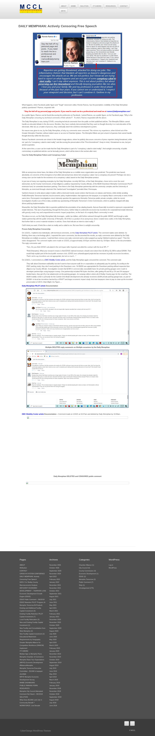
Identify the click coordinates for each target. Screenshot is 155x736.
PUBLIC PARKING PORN (29, 685)
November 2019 (55, 657)
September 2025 (55, 571)
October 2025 (54, 568)
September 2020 (55, 628)
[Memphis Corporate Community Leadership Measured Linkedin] (132, 723)
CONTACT (124, 6)
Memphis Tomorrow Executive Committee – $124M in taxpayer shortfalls (31, 671)
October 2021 (54, 591)
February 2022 (54, 579)
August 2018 (53, 700)
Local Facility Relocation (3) (29, 619)
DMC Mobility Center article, (55, 260)
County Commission (86, 571)
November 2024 (55, 574)
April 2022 (53, 576)
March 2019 (53, 680)
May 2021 (53, 605)
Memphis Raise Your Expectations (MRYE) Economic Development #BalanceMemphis (32, 662)
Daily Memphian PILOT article (86, 233)
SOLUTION (84, 6)
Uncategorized (84, 588)
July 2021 (52, 599)
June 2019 (53, 671)
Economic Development (87, 574)
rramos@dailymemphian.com (118, 111)
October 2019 (54, 660)
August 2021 (53, 596)
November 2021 (55, 588)
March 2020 (53, 645)
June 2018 (53, 705)
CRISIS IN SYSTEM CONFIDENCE (32, 574)
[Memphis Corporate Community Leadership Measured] (31, 9)
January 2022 (54, 582)
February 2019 (54, 683)
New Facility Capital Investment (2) (32, 634)
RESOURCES (111, 6)
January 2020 (54, 651)
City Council (83, 568)
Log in (111, 565)
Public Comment (85, 582)
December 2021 (55, 585)
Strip (80, 585)
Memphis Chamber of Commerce (32, 657)
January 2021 (54, 617)
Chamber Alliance (85, 565)
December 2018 (55, 688)
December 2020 (55, 619)
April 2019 (53, 677)
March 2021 (53, 611)
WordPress (113, 568)
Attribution (23, 568)
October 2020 (54, 625)
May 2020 (53, 639)
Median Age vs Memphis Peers (31, 654)
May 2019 (53, 674)
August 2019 (53, 665)
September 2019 (55, 662)
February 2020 (54, 648)
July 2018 (52, 703)
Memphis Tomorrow (86, 579)
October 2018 (54, 694)
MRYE (63, 11)
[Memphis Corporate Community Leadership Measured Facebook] (126, 723)
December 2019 (55, 654)
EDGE (81, 576)
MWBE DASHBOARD (27, 683)
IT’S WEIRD (97, 6)
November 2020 (55, 622)
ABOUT (63, 6)
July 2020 (52, 634)
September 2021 (55, 594)
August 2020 (53, 631)
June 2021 (53, 602)
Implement (23, 648)
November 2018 (55, 691)
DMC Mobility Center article (33, 414)
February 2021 (54, 614)
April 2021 (53, 608)
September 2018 (55, 697)
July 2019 (52, 668)
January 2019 (54, 685)
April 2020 (53, 642)
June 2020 (53, 637)
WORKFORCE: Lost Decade (30, 705)
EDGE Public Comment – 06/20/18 (32, 599)
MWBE (73, 6)
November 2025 (55, 565)
